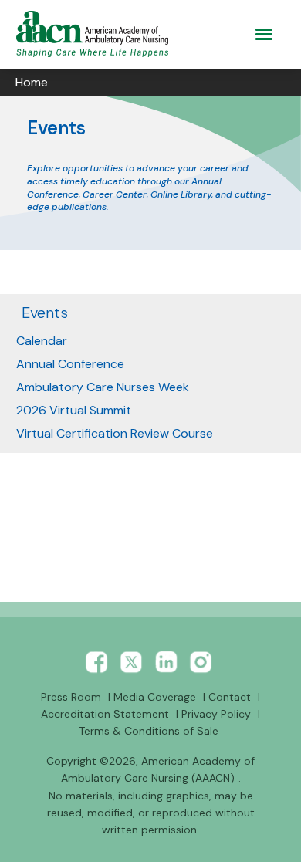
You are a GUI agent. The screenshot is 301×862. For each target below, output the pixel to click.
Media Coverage (154, 697)
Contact (229, 697)
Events (45, 313)
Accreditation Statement (105, 714)
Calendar (41, 341)
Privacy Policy (216, 714)
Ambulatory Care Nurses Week (102, 387)
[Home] (95, 34)
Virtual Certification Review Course (114, 433)
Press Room (71, 697)
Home (31, 82)
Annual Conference (70, 364)
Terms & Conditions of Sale (148, 731)
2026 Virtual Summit (73, 410)
